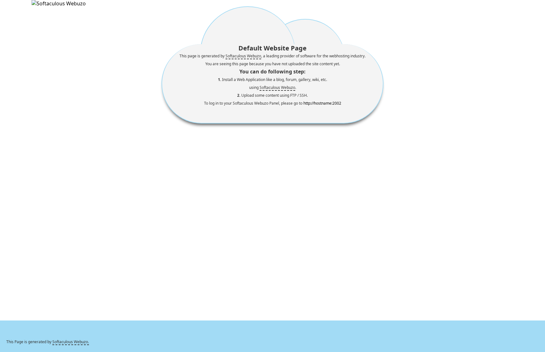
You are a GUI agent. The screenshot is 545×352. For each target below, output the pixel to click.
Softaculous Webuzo (243, 56)
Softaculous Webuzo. (70, 341)
